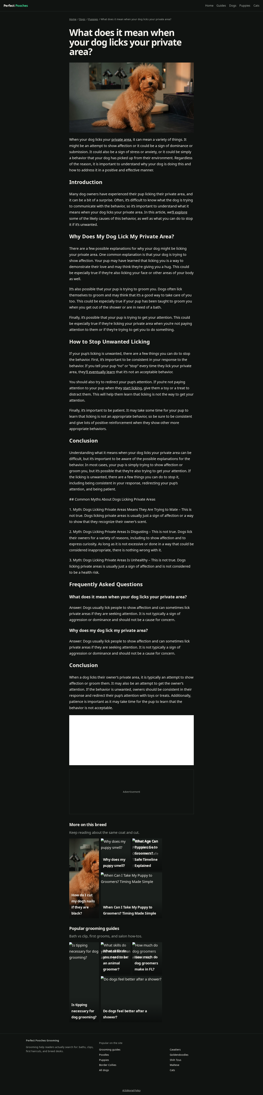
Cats (256, 6)
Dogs (232, 6)
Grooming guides (109, 1049)
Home (209, 6)
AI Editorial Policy (131, 1090)
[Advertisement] (131, 740)
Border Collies (107, 1065)
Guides (221, 6)
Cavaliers (175, 1049)
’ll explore (179, 212)
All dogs (104, 1070)
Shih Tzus (175, 1060)
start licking (132, 388)
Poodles (104, 1054)
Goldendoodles (179, 1054)
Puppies (244, 6)
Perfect (16, 5)
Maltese (174, 1065)
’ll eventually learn (100, 371)
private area (121, 139)
